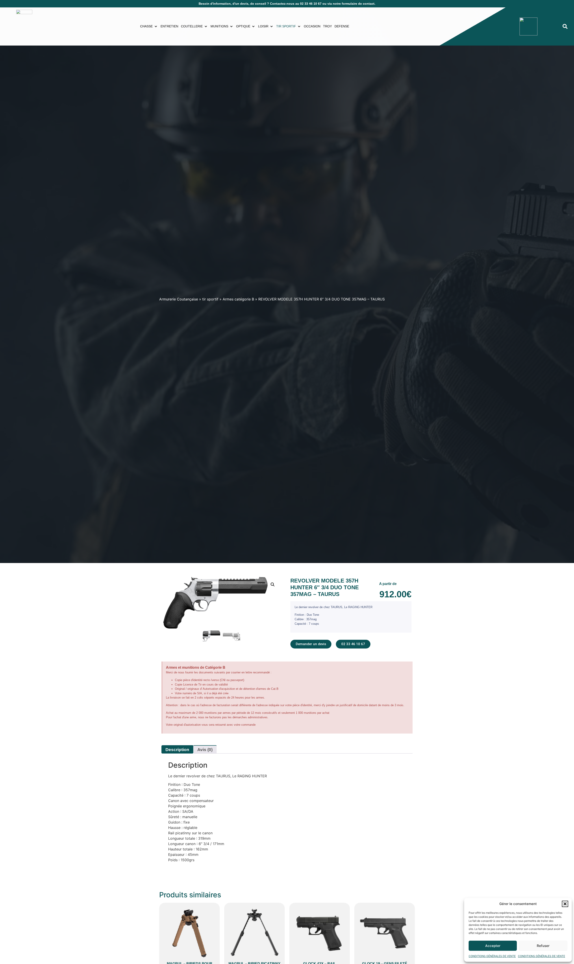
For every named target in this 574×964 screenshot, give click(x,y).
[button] (565, 904)
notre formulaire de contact (353, 3)
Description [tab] (177, 749)
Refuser (543, 946)
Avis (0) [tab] (205, 749)
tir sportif (210, 299)
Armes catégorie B (238, 299)
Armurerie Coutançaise (178, 299)
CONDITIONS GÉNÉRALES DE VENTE (492, 956)
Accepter (492, 946)
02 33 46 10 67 (311, 3)
